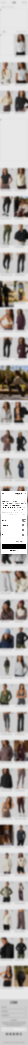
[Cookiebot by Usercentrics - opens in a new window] (16, 494)
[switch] (24, 525)
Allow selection (14, 550)
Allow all (14, 545)
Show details (19, 541)
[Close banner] (25, 493)
